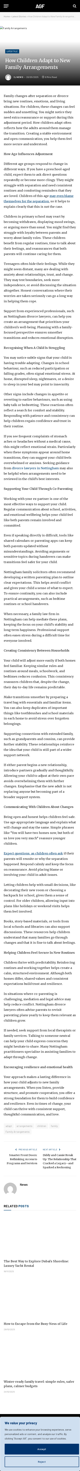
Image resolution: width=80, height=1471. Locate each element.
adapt (9, 1126)
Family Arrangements (18, 1131)
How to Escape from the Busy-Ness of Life (36, 1324)
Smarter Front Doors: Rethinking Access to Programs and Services (22, 1159)
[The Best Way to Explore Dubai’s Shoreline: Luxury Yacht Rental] (40, 1235)
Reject (42, 1461)
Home (7, 16)
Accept (41, 1449)
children (41, 1126)
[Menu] (6, 6)
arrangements (25, 1126)
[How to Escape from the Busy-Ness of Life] (40, 1298)
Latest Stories (19, 16)
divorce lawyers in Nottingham (35, 468)
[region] (40, 1444)
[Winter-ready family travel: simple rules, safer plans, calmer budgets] (40, 1356)
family (54, 1126)
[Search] (74, 6)
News (20, 77)
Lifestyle (12, 51)
